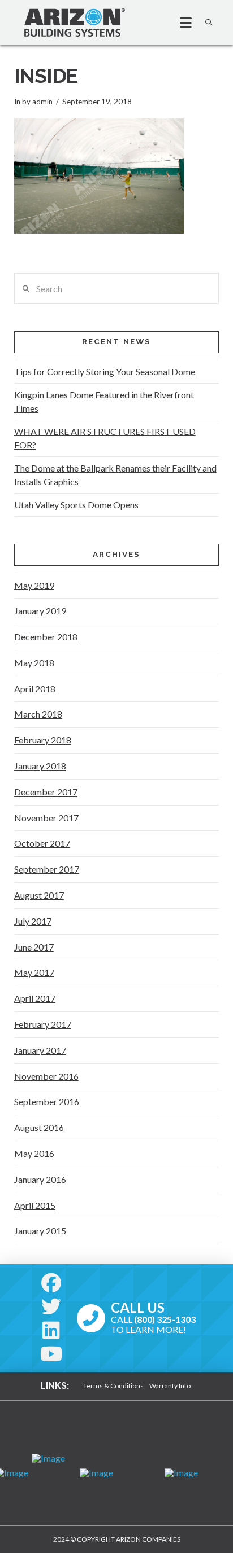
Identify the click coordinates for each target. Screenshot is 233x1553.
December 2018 (45, 636)
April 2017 (34, 998)
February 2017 (42, 1024)
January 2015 (40, 1230)
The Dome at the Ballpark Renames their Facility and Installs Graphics (115, 475)
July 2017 (32, 921)
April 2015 (34, 1205)
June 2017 (34, 947)
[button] (181, 22)
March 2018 (38, 714)
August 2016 (39, 1127)
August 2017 (39, 895)
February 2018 (42, 739)
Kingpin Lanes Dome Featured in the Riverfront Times (104, 401)
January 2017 (40, 1050)
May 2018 (34, 662)
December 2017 (45, 791)
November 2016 (46, 1076)
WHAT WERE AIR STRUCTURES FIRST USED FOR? (105, 438)
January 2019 (40, 610)
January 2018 (40, 765)
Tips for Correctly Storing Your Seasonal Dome (104, 371)
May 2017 (34, 972)
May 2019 (34, 585)
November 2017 (46, 817)
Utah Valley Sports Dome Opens (76, 504)
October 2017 (42, 843)
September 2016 (46, 1101)
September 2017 (46, 869)
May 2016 (34, 1153)
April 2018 (34, 688)
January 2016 (40, 1179)
